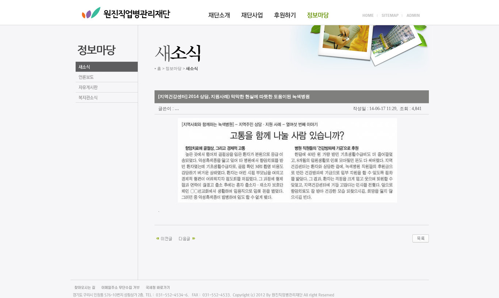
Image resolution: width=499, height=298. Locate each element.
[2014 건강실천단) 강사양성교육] (187, 237)
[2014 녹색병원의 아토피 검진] (165, 237)
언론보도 (107, 77)
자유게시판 (107, 87)
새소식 (107, 67)
